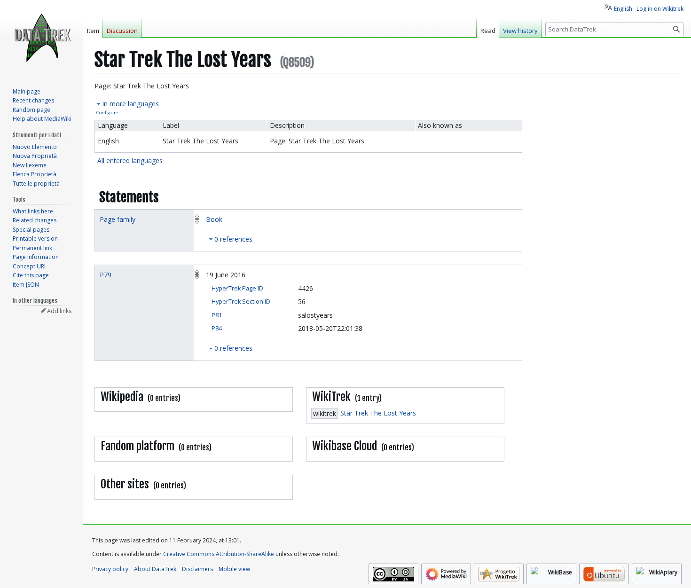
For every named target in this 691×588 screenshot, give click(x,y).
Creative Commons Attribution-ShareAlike (218, 554)
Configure (107, 113)
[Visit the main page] (41, 37)
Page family (117, 219)
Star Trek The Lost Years (378, 412)
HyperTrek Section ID (241, 302)
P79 (105, 274)
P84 (217, 328)
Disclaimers (197, 569)
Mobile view (234, 569)
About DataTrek (155, 569)
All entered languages (130, 160)
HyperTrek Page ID (237, 288)
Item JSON (26, 285)
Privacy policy (110, 569)
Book (214, 219)
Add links (59, 311)
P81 (217, 315)
